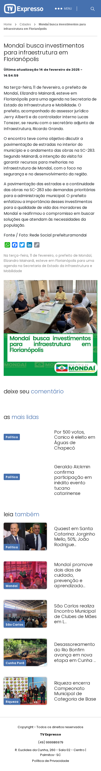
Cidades (25, 24)
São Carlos (14, 624)
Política (12, 437)
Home (8, 24)
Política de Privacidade (50, 760)
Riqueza (12, 702)
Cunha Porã (15, 663)
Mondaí (12, 586)
